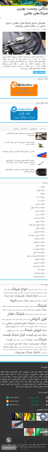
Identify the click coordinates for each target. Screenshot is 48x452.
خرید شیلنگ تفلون (31, 306)
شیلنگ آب (41, 200)
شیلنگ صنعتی (40, 245)
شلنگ (42, 30)
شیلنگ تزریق (40, 221)
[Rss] (26, 442)
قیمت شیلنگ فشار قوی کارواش (20, 343)
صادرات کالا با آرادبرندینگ (24, 449)
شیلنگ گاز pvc (20, 327)
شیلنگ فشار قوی (39, 252)
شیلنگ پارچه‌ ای (39, 218)
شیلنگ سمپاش (40, 238)
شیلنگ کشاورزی (39, 263)
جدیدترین (42, 129)
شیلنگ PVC (41, 197)
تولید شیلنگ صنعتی (25, 300)
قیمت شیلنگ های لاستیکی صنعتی (27, 347)
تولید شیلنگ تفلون (39, 301)
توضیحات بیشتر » (39, 72)
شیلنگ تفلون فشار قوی (37, 225)
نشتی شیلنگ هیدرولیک (40, 350)
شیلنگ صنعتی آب (39, 249)
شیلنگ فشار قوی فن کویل (36, 256)
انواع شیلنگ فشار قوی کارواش (22, 293)
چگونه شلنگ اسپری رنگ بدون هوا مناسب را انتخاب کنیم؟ (19, 143)
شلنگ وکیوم (41, 190)
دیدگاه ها (24, 129)
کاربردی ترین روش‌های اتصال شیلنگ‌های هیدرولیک (20, 134)
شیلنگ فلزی (26, 319)
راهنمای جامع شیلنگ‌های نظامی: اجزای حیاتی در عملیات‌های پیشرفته (25, 24)
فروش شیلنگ (32, 330)
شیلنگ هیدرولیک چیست (31, 327)
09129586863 (14, 397)
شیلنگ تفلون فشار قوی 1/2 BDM (33, 314)
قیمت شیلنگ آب (30, 339)
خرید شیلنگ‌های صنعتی (18, 306)
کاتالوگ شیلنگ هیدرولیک (27, 352)
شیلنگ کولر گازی (39, 266)
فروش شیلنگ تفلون (17, 331)
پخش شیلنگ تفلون (15, 350)
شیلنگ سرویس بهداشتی (36, 235)
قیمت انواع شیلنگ (22, 335)
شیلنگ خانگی (40, 228)
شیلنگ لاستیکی (39, 273)
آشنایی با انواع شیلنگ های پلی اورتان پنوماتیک (18, 151)
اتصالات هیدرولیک (33, 290)
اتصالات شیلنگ (42, 290)
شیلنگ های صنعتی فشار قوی (14, 319)
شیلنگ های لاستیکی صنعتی (20, 323)
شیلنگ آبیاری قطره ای (12, 310)
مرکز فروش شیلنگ (10, 346)
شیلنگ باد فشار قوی (38, 207)
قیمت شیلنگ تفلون (18, 340)
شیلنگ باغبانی (40, 211)
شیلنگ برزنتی (40, 214)
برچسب (16, 129)
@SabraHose (14, 401)
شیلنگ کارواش (40, 259)
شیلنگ (42, 194)
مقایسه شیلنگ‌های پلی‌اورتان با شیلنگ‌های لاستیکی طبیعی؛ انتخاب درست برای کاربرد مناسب (20, 162)
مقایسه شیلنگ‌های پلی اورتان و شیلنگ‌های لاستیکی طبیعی (19, 170)
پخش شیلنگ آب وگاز (27, 350)
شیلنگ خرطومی (39, 232)
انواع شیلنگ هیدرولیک (25, 296)
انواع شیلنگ (19, 289)
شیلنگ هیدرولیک (39, 276)
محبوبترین (33, 129)
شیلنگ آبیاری (40, 204)
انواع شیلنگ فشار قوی (37, 293)
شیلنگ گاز (41, 269)
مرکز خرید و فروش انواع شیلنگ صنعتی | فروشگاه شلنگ (22, 447)
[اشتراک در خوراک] (0, 17)
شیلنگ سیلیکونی (39, 242)
